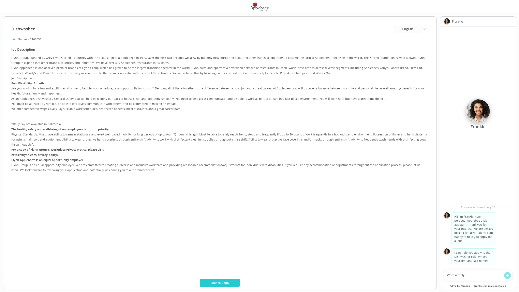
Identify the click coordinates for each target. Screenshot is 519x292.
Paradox (465, 286)
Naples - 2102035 (29, 39)
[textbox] (474, 275)
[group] (478, 147)
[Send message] (507, 275)
